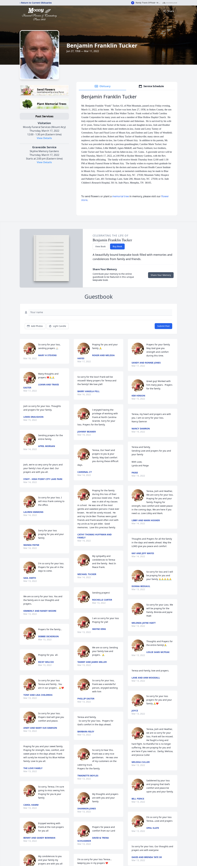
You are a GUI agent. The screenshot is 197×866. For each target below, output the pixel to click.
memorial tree (120, 196)
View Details (44, 138)
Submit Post (163, 326)
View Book (100, 246)
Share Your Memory (161, 275)
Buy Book (117, 246)
